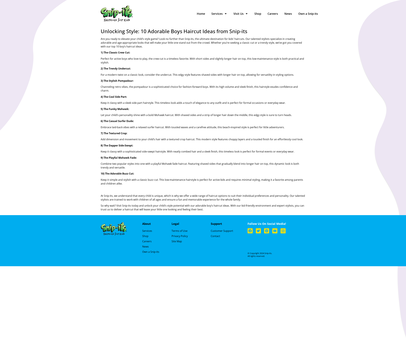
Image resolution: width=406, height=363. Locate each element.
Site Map (177, 241)
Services (217, 14)
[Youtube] (274, 230)
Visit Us (238, 14)
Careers (273, 14)
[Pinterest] (266, 230)
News (288, 14)
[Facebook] (250, 230)
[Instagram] (283, 230)
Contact (215, 236)
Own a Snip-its (308, 14)
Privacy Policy (180, 236)
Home (201, 14)
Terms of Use (179, 231)
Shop (257, 14)
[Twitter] (258, 230)
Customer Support (222, 231)
